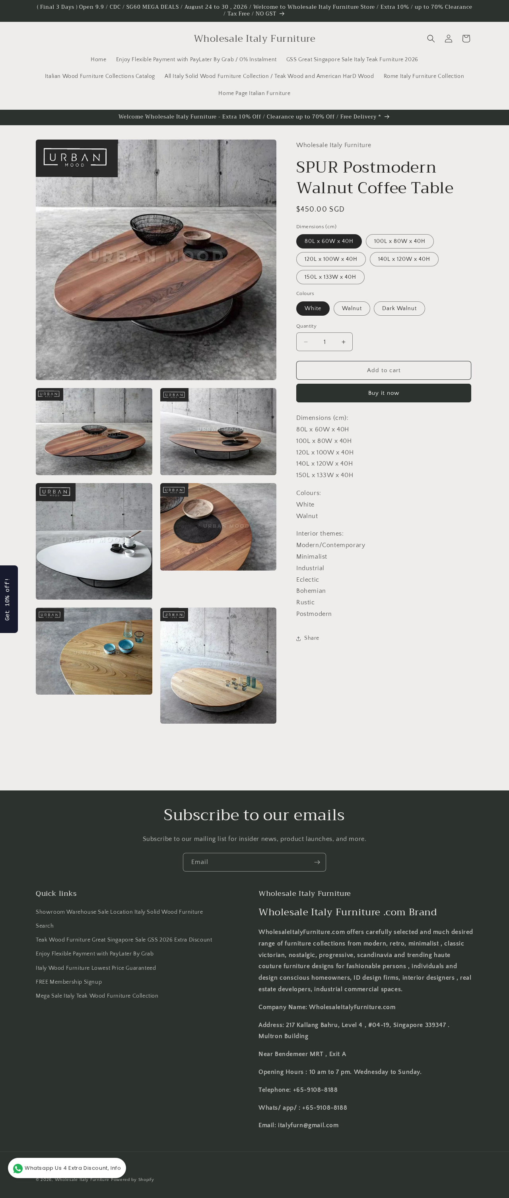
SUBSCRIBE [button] (302, 143)
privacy (254, 221)
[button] (340, 57)
